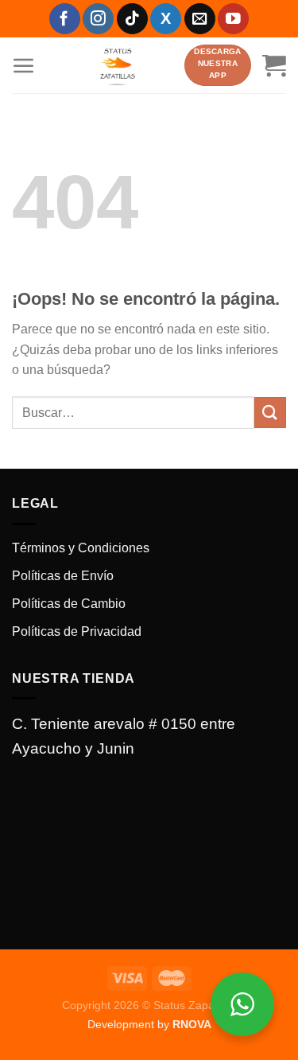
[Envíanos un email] (199, 18)
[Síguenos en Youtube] (233, 18)
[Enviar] (270, 412)
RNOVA (191, 1024)
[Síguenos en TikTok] (132, 18)
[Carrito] (274, 65)
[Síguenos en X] (165, 18)
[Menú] (24, 65)
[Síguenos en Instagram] (98, 18)
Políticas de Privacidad (76, 631)
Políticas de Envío (63, 576)
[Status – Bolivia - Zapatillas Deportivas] (117, 65)
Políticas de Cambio (69, 603)
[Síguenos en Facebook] (64, 18)
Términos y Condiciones (80, 548)
